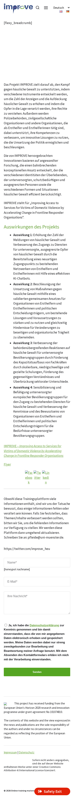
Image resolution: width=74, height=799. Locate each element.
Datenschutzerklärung (44, 625)
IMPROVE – (33, 451)
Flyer (7, 464)
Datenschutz (26, 752)
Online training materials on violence (30, 790)
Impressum (10, 752)
